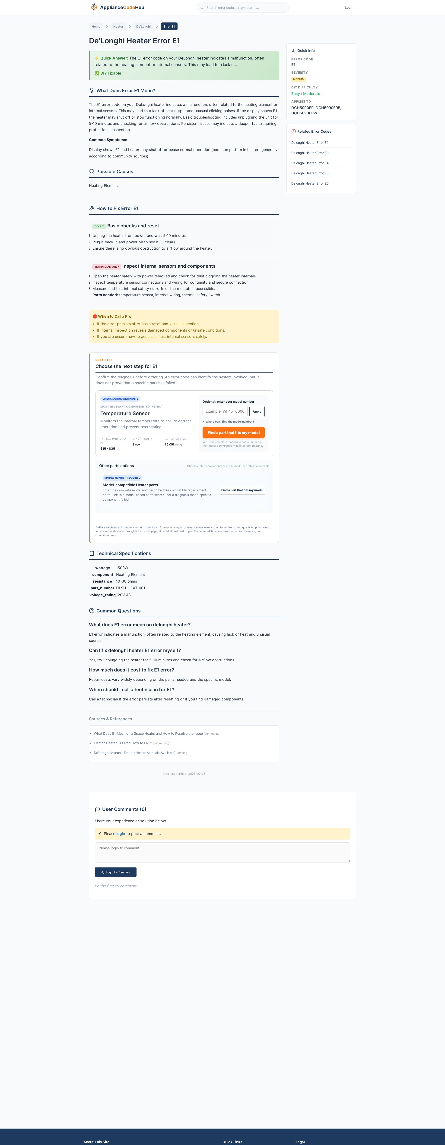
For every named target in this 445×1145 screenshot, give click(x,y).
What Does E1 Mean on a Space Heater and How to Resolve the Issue (149, 733)
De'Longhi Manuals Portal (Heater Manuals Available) (135, 753)
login (120, 833)
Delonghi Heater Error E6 (310, 183)
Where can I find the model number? (230, 421)
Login (349, 7)
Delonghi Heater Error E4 (310, 163)
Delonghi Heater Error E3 (310, 153)
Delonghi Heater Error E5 (310, 173)
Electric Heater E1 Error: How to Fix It (123, 743)
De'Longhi (143, 26)
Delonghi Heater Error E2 (309, 142)
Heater (118, 26)
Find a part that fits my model (234, 432)
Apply (257, 411)
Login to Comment (118, 872)
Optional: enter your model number (228, 401)
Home (96, 26)
